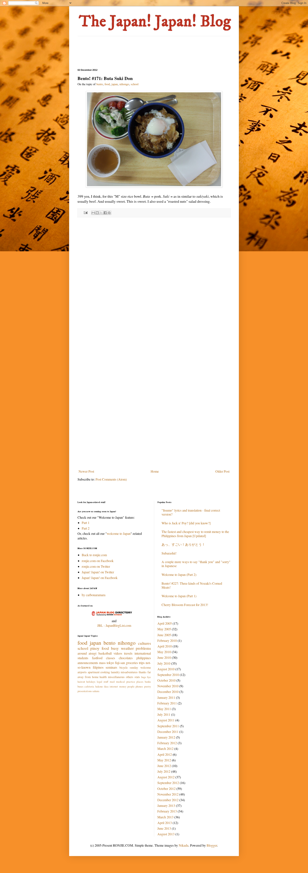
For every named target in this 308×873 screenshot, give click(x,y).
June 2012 (164, 765)
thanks (142, 672)
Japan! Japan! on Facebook (100, 577)
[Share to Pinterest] (109, 213)
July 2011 (163, 714)
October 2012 (166, 788)
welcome (145, 667)
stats (137, 677)
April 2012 (164, 754)
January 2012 (166, 737)
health (103, 677)
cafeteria (89, 686)
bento (99, 84)
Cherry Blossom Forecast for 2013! (185, 604)
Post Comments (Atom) (111, 479)
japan (114, 84)
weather (127, 648)
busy (115, 648)
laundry (115, 672)
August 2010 (166, 669)
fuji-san (120, 662)
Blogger (212, 845)
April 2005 (164, 623)
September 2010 (168, 674)
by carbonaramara (93, 595)
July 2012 (163, 771)
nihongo (124, 84)
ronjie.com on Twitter (96, 566)
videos (118, 653)
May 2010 (164, 652)
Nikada (183, 845)
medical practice (125, 681)
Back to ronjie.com (94, 555)
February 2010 (167, 640)
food (107, 84)
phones (139, 686)
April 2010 (164, 646)
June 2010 (164, 657)
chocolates (126, 658)
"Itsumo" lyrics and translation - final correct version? (191, 512)
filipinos (98, 667)
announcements (88, 662)
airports (82, 672)
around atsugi (87, 653)
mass (102, 662)
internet (114, 686)
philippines (143, 658)
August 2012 (166, 777)
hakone (99, 686)
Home (155, 471)
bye (149, 677)
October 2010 (166, 680)
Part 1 (85, 522)
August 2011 (166, 720)
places (139, 681)
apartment (94, 672)
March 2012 (165, 748)
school (134, 84)
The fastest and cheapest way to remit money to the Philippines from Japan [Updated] (195, 533)
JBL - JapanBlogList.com (114, 625)
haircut (81, 681)
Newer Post (86, 471)
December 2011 (168, 731)
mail (112, 681)
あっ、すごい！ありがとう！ (183, 544)
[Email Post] (85, 212)
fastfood (97, 658)
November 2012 (168, 794)
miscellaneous (116, 677)
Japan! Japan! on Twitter (98, 572)
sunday (134, 667)
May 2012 (164, 760)
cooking (105, 672)
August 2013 (166, 834)
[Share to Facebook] (105, 213)
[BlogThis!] (97, 213)
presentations (85, 691)
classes (110, 658)
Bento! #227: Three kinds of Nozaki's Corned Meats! (192, 585)
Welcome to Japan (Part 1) (179, 596)
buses (80, 686)
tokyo (110, 662)
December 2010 (168, 691)
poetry (147, 686)
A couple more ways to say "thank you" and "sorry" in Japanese (196, 564)
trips (142, 662)
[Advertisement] (154, 52)
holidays (90, 681)
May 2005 (164, 629)
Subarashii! (169, 553)
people (131, 686)
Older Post (222, 471)
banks (148, 681)
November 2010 (168, 686)
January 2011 (166, 697)
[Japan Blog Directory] (114, 616)
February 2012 (167, 743)
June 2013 (164, 828)
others (129, 677)
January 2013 (166, 805)
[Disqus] (154, 275)
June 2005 (164, 635)
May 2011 (164, 709)
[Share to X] (101, 213)
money (122, 686)
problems (143, 648)
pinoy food (99, 648)
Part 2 (85, 528)
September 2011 (168, 726)
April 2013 (164, 822)
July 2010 (163, 663)
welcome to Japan (119, 533)
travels (128, 653)
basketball (105, 653)
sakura (95, 691)
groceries (132, 662)
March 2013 (165, 817)
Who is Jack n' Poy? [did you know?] (186, 523)
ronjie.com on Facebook (98, 560)
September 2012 (168, 782)
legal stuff (102, 681)
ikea (106, 686)
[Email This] (93, 213)
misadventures (129, 672)
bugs (143, 677)
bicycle (123, 667)
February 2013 (167, 811)
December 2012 (168, 800)
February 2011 (167, 703)
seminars (111, 667)
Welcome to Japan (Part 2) (179, 574)
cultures (144, 643)
